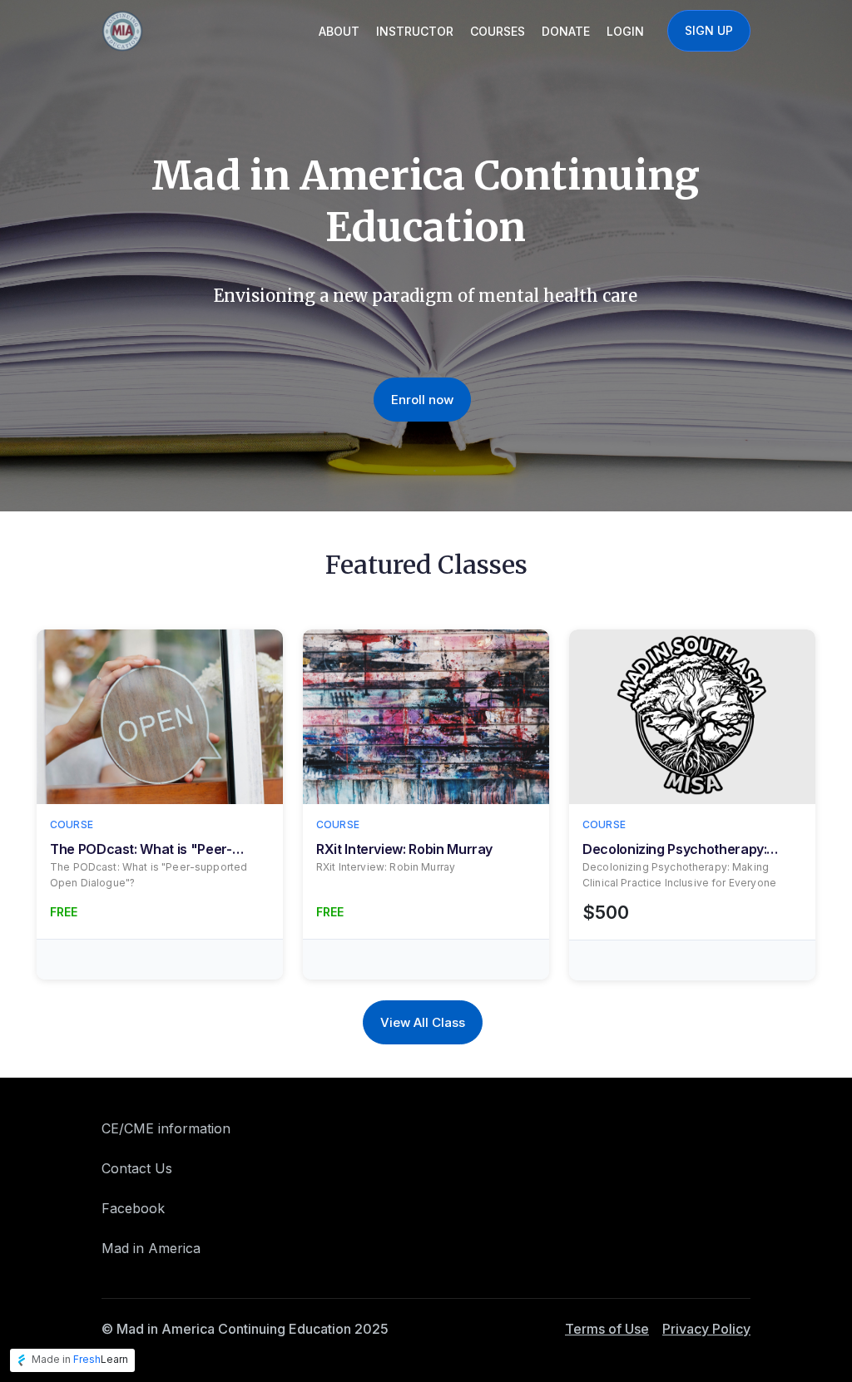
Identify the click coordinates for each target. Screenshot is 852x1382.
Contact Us (137, 1168)
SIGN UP (709, 30)
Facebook (133, 1208)
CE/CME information (166, 1128)
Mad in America (151, 1248)
